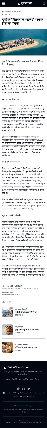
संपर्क (5, 409)
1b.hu (30, 423)
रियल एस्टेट (38, 379)
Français (41, 393)
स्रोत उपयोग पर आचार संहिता (36, 409)
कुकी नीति (25, 409)
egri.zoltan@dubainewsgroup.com (11, 294)
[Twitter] (28, 388)
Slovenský (30, 397)
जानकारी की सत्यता (23, 412)
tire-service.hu (24, 423)
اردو (19, 393)
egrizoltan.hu (37, 423)
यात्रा (31, 379)
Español (25, 393)
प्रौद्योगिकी (25, 379)
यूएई (20, 379)
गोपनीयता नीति (19, 409)
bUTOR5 (8, 423)
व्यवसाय (8, 379)
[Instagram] (23, 388)
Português (33, 393)
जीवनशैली (14, 379)
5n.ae (17, 423)
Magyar (23, 397)
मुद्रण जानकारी (11, 409)
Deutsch (16, 397)
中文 (14, 393)
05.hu (13, 423)
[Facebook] (18, 388)
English (9, 393)
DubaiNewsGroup (18, 367)
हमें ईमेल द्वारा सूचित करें (33, 288)
